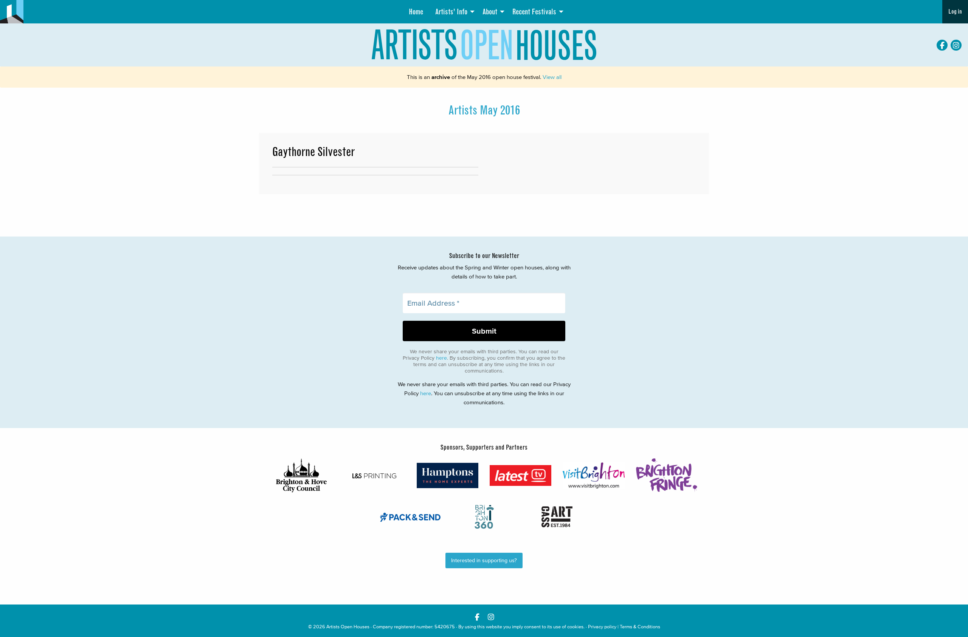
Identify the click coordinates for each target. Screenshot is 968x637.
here (441, 358)
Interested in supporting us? (484, 560)
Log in (955, 11)
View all (552, 77)
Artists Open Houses (347, 626)
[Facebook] (942, 45)
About (489, 11)
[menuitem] (416, 11)
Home (416, 11)
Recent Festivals (534, 11)
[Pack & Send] (411, 517)
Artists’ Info (451, 11)
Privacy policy (602, 626)
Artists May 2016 (484, 110)
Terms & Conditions (640, 626)
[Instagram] (956, 45)
